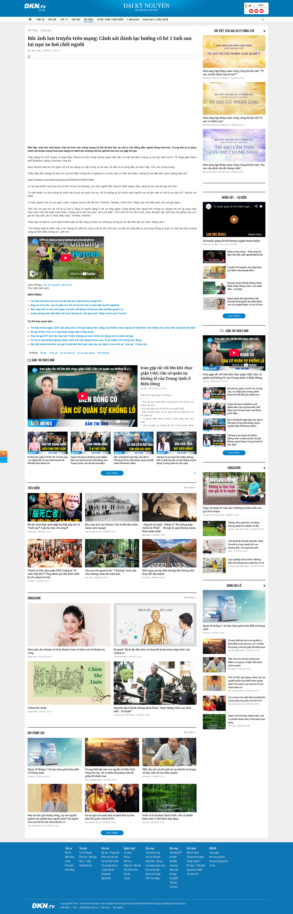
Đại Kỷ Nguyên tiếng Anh (57, 284)
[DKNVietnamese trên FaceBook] (250, 6)
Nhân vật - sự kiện (210, 244)
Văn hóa (75, 19)
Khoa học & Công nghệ (155, 19)
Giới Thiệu (42, 10)
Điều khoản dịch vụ (89, 907)
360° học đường (153, 878)
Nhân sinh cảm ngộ (109, 857)
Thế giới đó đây (85, 865)
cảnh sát (53, 353)
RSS (75, 907)
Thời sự (40, 19)
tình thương (103, 353)
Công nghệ (214, 852)
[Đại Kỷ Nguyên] (35, 5)
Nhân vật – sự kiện (234, 197)
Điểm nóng (69, 857)
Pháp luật (69, 865)
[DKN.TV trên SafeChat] (246, 6)
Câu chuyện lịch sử (93, 532)
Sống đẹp (46, 30)
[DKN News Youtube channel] (251, 11)
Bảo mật (105, 907)
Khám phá (32, 532)
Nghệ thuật (32, 657)
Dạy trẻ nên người (153, 874)
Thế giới (52, 19)
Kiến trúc (128, 861)
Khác (230, 551)
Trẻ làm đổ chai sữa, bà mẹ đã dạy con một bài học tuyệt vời (66, 300)
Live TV (64, 19)
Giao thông (69, 869)
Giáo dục (150, 848)
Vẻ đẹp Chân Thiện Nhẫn (124, 715)
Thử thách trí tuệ (153, 852)
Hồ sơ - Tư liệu (85, 861)
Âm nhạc (127, 852)
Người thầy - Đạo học (154, 861)
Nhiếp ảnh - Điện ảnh (132, 865)
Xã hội (67, 861)
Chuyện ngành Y (193, 861)
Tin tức (212, 865)
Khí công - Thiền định (196, 865)
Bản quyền (118, 907)
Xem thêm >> (190, 487)
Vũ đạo (127, 878)
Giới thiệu (65, 907)
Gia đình (173, 857)
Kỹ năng (173, 874)
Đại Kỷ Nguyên (121, 903)
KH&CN (212, 848)
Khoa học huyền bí (217, 857)
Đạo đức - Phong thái (110, 852)
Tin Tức (144, 388)
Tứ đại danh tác (108, 869)
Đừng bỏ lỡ (234, 585)
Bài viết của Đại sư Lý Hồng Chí (234, 30)
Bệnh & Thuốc (193, 852)
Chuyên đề (105, 874)
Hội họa (127, 857)
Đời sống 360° (176, 852)
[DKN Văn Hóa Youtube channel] (262, 11)
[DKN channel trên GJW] (259, 6)
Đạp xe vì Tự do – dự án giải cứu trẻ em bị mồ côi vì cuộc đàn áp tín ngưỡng (75, 305)
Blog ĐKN (146, 535)
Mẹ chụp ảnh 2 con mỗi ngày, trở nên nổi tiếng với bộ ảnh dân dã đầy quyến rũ (77, 309)
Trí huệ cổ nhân (120, 657)
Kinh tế (68, 852)
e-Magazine (133, 19)
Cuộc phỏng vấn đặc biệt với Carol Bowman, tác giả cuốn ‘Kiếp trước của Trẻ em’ (79, 313)
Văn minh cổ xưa (131, 869)
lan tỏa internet (67, 353)
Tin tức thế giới (85, 852)
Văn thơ (127, 874)
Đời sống (88, 19)
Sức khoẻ (173, 887)
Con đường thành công (155, 865)
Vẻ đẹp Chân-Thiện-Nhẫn (110, 19)
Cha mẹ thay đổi (152, 869)
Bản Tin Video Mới (237, 330)
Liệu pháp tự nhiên (194, 869)
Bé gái (44, 353)
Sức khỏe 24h (193, 874)
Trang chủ (30, 19)
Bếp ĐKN (173, 861)
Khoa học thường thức (218, 861)
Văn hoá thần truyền (93, 780)
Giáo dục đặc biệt (153, 857)
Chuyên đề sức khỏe (195, 857)
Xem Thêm (112, 473)
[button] (194, 473)
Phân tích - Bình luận (88, 857)
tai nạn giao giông (86, 353)
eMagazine (234, 467)
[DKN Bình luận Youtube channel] (256, 11)
